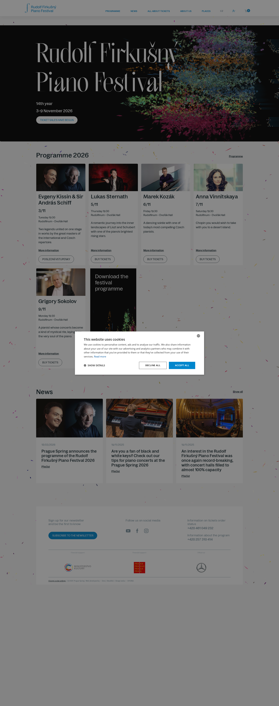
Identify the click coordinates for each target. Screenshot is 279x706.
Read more (100, 356)
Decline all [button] (152, 365)
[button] (94, 365)
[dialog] (139, 353)
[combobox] (198, 335)
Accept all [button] (182, 365)
